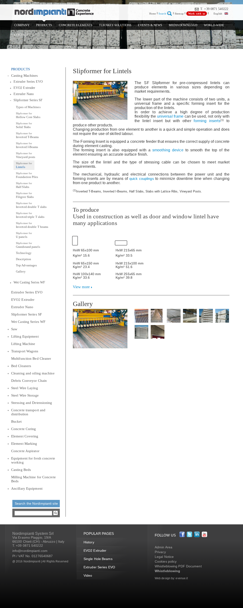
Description (23, 259)
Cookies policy (166, 561)
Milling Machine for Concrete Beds (33, 479)
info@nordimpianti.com (29, 551)
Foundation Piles (27, 175)
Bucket (16, 421)
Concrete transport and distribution (28, 412)
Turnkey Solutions (115, 25)
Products (44, 25)
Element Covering (24, 436)
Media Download (183, 25)
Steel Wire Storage (25, 395)
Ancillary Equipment (26, 488)
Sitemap (179, 13)
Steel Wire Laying (24, 388)
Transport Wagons (24, 351)
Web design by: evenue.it (171, 578)
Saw (14, 329)
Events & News (150, 25)
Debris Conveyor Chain (29, 381)
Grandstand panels (28, 245)
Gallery (21, 271)
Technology (24, 253)
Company (21, 25)
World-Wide (214, 25)
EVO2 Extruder (24, 88)
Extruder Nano (24, 94)
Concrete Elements (76, 25)
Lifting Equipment (25, 336)
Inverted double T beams (32, 225)
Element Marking (24, 443)
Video (88, 575)
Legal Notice (164, 557)
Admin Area (163, 547)
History (89, 542)
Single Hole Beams (98, 559)
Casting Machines (24, 75)
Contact (21, 35)
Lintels (24, 165)
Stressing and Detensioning (31, 403)
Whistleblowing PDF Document (178, 566)
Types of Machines (28, 107)
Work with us (196, 13)
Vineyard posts (25, 155)
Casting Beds (21, 470)
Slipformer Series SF (28, 100)
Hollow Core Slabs (28, 115)
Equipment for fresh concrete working (33, 460)
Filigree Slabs (25, 195)
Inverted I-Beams (27, 145)
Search (162, 13)
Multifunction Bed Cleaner (31, 358)
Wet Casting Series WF (29, 282)
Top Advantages (26, 265)
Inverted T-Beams (27, 135)
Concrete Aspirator (25, 451)
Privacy (160, 552)
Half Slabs (24, 185)
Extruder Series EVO (28, 81)
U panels (24, 235)
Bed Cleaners (21, 366)
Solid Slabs (24, 125)
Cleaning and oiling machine (33, 373)
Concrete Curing (23, 429)
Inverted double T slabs (31, 205)
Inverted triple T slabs (30, 215)
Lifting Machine (23, 344)
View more (81, 287)
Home (152, 13)
